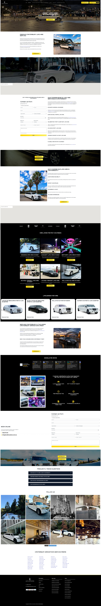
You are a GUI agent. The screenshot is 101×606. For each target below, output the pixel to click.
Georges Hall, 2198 (53, 560)
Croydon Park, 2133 (30, 560)
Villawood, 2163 (65, 567)
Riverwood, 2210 (65, 566)
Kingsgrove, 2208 (30, 562)
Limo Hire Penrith (67, 589)
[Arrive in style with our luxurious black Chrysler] (38, 532)
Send (33, 135)
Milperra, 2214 (65, 562)
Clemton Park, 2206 (42, 559)
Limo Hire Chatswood (68, 594)
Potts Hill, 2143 (53, 564)
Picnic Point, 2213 (41, 564)
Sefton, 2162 (41, 567)
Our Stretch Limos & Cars (36, 2)
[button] (1, 310)
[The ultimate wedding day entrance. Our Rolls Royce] (13, 507)
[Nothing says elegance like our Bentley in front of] (63, 507)
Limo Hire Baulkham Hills (68, 582)
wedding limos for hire (51, 111)
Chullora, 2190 (30, 559)
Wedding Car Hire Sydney (55, 580)
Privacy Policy (41, 589)
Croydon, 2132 (65, 559)
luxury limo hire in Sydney (25, 46)
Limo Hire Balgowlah (68, 580)
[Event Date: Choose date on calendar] (45, 117)
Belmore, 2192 (64, 556)
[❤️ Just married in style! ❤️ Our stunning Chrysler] (63, 532)
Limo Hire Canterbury (68, 592)
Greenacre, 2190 (65, 560)
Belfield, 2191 (52, 556)
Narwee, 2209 (41, 563)
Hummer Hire (40, 580)
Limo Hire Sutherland (68, 587)
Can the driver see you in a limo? (37, 484)
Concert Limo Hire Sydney (55, 587)
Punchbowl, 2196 (65, 564)
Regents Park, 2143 (30, 566)
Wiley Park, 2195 (30, 568)
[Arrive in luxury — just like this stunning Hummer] (13, 532)
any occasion (73, 144)
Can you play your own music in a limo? (39, 480)
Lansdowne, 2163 (53, 562)
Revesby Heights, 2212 (54, 566)
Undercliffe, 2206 (53, 567)
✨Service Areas (41, 584)
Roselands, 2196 (30, 567)
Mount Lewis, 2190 (30, 563)
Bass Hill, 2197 (41, 556)
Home (26, 2)
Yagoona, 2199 (41, 568)
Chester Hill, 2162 (65, 558)
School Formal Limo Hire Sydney (56, 584)
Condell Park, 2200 (53, 559)
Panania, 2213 (30, 564)
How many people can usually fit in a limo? (40, 476)
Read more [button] (35, 368)
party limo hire (74, 124)
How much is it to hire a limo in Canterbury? (40, 472)
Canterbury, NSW (69, 102)
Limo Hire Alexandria (68, 596)
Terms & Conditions (41, 587)
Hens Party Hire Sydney (55, 592)
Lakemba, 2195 (41, 562)
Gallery (50, 2)
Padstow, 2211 (53, 563)
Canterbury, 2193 (53, 558)
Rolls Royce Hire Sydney (55, 589)
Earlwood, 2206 (41, 560)
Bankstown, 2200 (30, 556)
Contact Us (54, 2)
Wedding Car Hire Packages (44, 2)
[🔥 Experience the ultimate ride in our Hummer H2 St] (38, 507)
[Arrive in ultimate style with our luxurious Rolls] (88, 507)
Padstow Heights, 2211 (66, 563)
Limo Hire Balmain (67, 584)
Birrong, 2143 (29, 558)
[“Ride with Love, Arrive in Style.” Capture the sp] (88, 532)
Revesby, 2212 (41, 566)
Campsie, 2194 (41, 558)
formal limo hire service (72, 117)
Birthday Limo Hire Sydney (55, 582)
